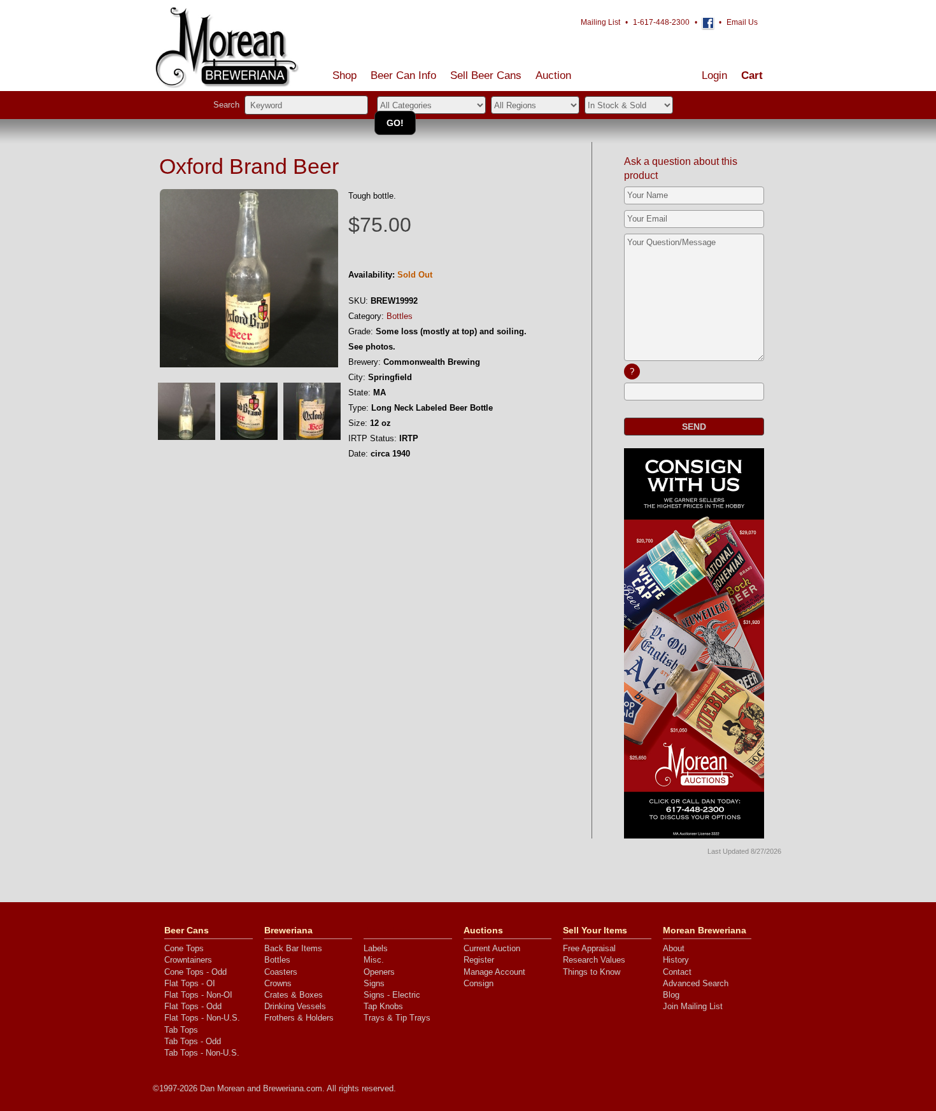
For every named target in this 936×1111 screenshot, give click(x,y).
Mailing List (600, 22)
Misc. (374, 960)
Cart (752, 75)
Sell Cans (485, 75)
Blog (671, 995)
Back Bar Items (293, 948)
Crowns (278, 983)
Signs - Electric (392, 995)
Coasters (280, 972)
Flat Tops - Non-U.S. (202, 1018)
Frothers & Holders (299, 1018)
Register (479, 960)
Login (714, 75)
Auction (553, 75)
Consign (478, 983)
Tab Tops (181, 1030)
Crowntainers (188, 960)
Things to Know (591, 972)
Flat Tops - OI (189, 983)
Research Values (594, 960)
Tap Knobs (383, 1006)
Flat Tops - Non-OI (198, 995)
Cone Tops (184, 948)
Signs (374, 983)
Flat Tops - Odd (193, 1006)
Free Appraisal (589, 948)
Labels (376, 948)
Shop (344, 75)
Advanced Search (695, 983)
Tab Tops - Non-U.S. (201, 1053)
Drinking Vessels (295, 1006)
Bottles (399, 316)
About (673, 948)
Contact (677, 972)
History (676, 960)
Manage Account (494, 972)
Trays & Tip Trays (397, 1018)
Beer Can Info (403, 75)
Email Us (742, 22)
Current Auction (492, 948)
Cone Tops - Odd (195, 972)
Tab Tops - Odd (192, 1041)
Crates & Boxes (293, 995)
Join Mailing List (693, 1006)
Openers (379, 972)
